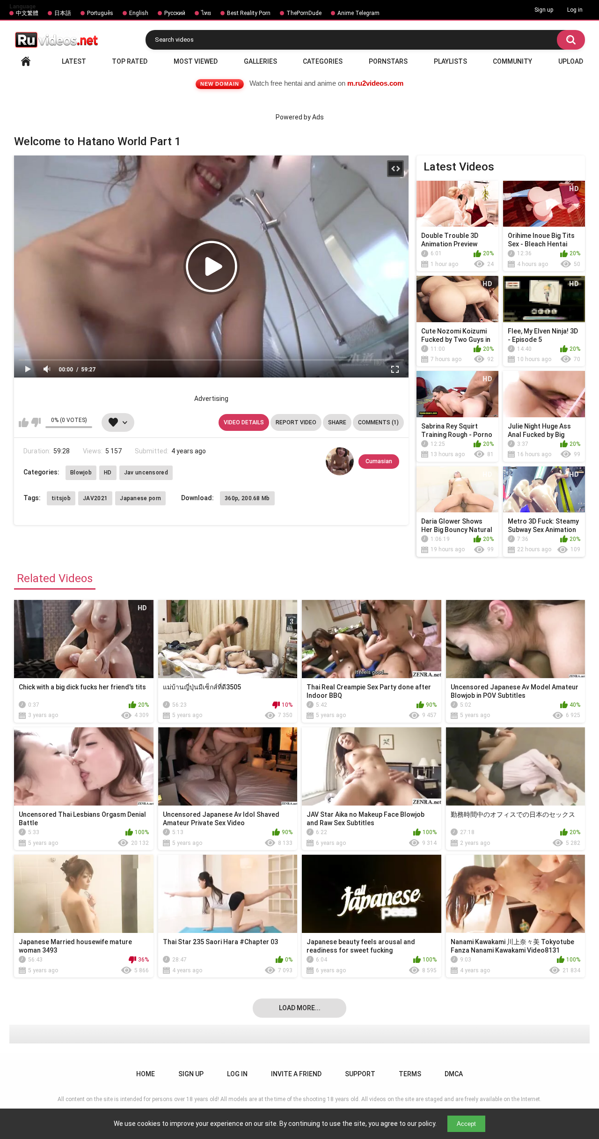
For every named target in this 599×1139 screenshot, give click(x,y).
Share (337, 422)
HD (108, 472)
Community (512, 61)
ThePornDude (303, 13)
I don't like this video (36, 422)
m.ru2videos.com (375, 83)
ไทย (206, 13)
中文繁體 (27, 13)
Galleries (260, 61)
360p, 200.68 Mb (247, 498)
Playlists (450, 61)
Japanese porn (140, 498)
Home (25, 61)
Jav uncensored (146, 472)
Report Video (296, 422)
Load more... (300, 1008)
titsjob (61, 498)
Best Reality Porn (248, 13)
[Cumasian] (340, 461)
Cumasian (378, 461)
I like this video (24, 422)
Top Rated (129, 61)
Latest (74, 61)
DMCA (454, 1074)
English (138, 13)
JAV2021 (95, 498)
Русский (174, 13)
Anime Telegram (358, 13)
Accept (466, 1123)
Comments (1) (378, 422)
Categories (323, 61)
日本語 (62, 13)
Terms (410, 1074)
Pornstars (388, 61)
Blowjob (81, 472)
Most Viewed (196, 61)
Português (100, 13)
